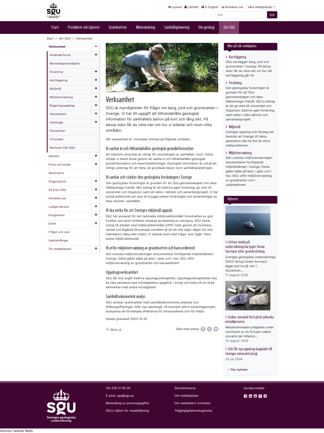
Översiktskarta (185, 388)
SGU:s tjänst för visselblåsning (127, 410)
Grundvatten (118, 27)
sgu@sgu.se (125, 395)
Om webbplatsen (187, 395)
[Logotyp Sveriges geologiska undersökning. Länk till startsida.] (65, 10)
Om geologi (206, 27)
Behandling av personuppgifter (127, 403)
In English (211, 7)
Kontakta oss (234, 7)
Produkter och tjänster (84, 27)
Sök (272, 15)
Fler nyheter (239, 369)
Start (55, 27)
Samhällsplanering (176, 27)
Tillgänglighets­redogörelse (193, 410)
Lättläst (193, 7)
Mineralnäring (145, 27)
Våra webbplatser (260, 7)
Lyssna (177, 7)
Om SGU (229, 27)
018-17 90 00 (121, 388)
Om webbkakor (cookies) (193, 403)
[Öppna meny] (96, 56)
